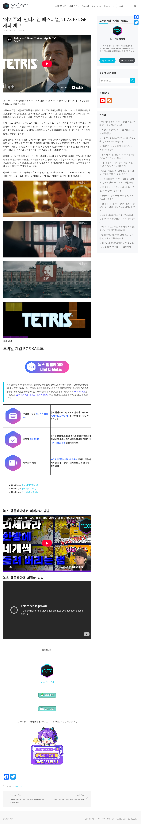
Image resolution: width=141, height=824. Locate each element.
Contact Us (109, 6)
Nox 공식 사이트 (47, 682)
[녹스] (24, 6)
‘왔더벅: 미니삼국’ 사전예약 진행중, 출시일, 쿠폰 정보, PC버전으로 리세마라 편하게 (117, 207)
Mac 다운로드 (129, 60)
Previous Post (27, 798)
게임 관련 (73, 6)
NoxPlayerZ (96, 6)
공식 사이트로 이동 (30, 485)
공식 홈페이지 (61, 6)
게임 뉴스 (18, 786)
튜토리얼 (85, 6)
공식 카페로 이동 (29, 489)
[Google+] (136, 25)
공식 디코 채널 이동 (30, 492)
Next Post (68, 797)
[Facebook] (136, 17)
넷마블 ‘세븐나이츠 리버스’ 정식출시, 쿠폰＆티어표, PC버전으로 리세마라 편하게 (117, 218)
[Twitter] (136, 22)
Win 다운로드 (109, 60)
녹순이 (21, 31)
